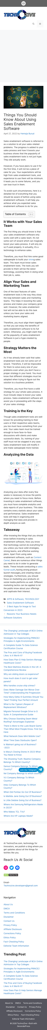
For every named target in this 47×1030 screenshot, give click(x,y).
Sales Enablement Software (20, 603)
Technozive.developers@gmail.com (21, 885)
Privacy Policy (10, 925)
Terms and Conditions (14, 913)
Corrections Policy (12, 933)
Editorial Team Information (16, 946)
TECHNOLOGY (32, 599)
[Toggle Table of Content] (29, 214)
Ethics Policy (10, 937)
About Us (8, 904)
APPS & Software (15, 599)
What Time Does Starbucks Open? (20, 740)
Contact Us (9, 921)
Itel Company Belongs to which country (22, 773)
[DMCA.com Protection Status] (11, 876)
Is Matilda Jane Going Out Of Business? (23, 796)
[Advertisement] (23, 55)
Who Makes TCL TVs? (14, 812)
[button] (33, 23)
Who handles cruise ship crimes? (19, 685)
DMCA (7, 908)
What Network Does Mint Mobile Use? (22, 736)
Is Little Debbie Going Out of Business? (22, 800)
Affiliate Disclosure (13, 929)
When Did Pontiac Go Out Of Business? (23, 792)
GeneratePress (23, 1026)
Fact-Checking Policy (14, 941)
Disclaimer (9, 917)
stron (31, 259)
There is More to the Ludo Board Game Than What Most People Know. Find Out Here (23, 729)
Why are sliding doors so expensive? (21, 674)
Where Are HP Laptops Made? (18, 816)
